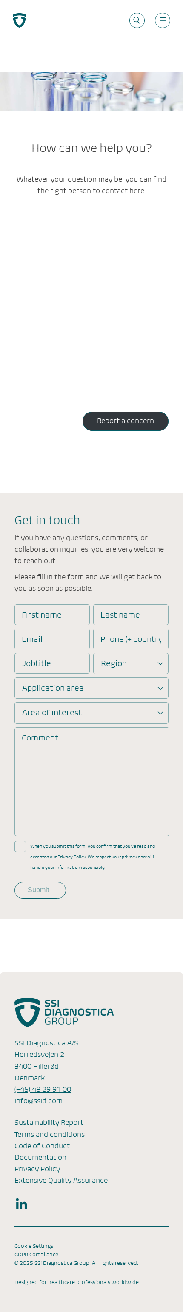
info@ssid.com (38, 1100)
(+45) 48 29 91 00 (42, 1089)
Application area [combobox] (53, 688)
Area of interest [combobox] (52, 712)
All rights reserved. (115, 1263)
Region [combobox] (114, 663)
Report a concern (125, 420)
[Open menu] (162, 20)
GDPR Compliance (36, 1254)
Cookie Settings (33, 1246)
